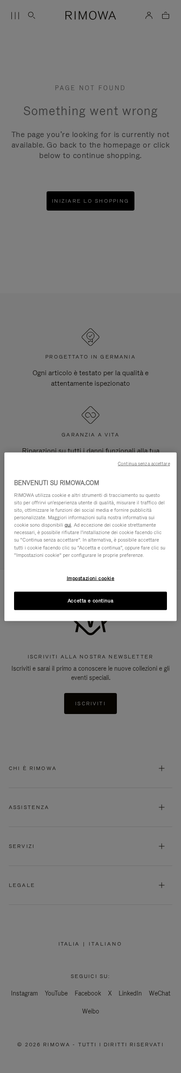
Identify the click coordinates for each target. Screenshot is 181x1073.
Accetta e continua (90, 600)
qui (68, 524)
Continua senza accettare (144, 463)
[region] (90, 536)
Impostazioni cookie (91, 577)
